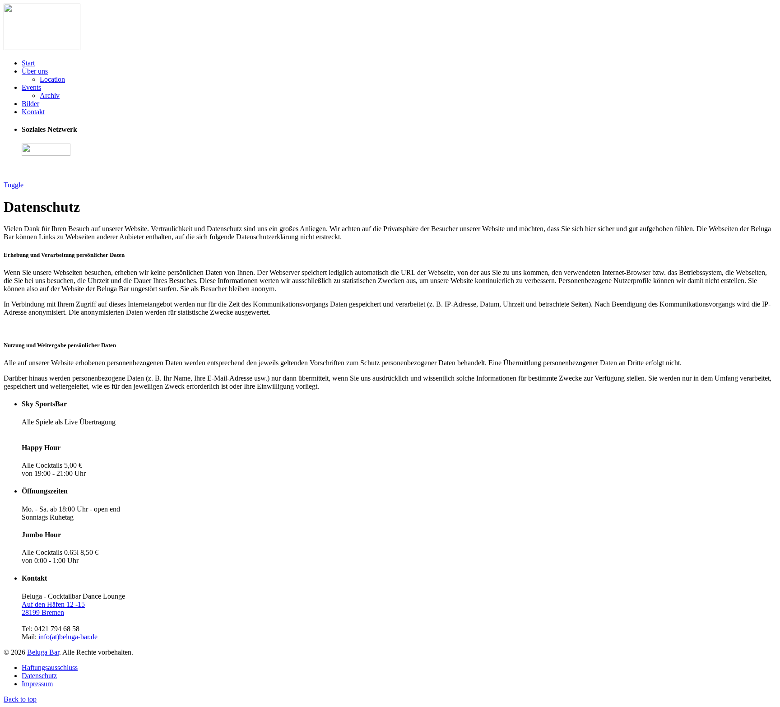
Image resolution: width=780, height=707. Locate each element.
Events (31, 87)
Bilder (30, 103)
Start (28, 63)
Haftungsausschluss (50, 667)
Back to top (20, 699)
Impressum (37, 684)
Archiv (50, 95)
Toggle (13, 185)
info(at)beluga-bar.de (68, 637)
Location (52, 79)
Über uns (35, 71)
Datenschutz (39, 675)
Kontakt (33, 112)
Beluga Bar (43, 652)
